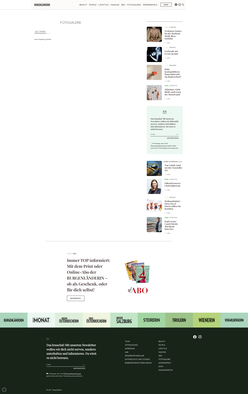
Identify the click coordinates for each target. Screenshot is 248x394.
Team (127, 341)
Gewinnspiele (150, 5)
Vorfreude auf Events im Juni (171, 52)
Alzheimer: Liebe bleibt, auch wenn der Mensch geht (173, 92)
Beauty (83, 5)
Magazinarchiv (165, 370)
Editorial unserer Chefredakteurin (173, 184)
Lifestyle (104, 5)
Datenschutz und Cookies (137, 359)
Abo (123, 5)
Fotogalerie (134, 5)
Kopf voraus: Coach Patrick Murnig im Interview (171, 225)
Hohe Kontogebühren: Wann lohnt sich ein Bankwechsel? (173, 73)
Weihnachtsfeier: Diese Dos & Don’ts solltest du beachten (173, 205)
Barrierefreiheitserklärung (138, 363)
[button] (4, 389)
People (93, 5)
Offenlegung (131, 345)
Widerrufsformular (134, 356)
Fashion (115, 5)
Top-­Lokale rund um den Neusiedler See (173, 167)
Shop (166, 5)
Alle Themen (40, 31)
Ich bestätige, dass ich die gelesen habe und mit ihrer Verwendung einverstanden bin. (164, 146)
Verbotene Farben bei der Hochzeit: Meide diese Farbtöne (173, 35)
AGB (126, 352)
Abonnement (75, 298)
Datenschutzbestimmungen (159, 146)
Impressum (130, 349)
